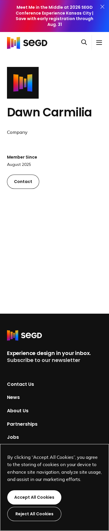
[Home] (29, 42)
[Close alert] (102, 16)
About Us (17, 410)
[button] (86, 42)
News (13, 397)
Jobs (13, 437)
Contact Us (20, 384)
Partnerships (22, 423)
